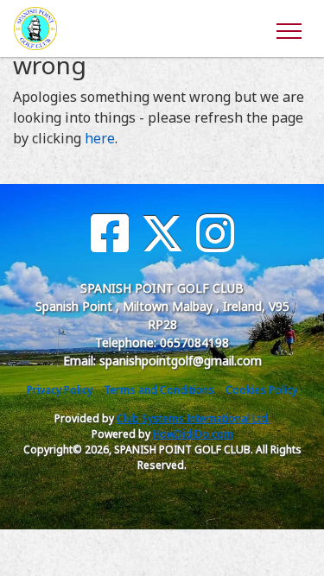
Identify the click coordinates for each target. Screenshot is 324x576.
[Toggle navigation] (288, 28)
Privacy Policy (59, 390)
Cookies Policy (261, 390)
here (100, 138)
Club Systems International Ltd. (193, 418)
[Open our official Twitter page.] (162, 233)
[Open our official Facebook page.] (110, 233)
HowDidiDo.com (193, 434)
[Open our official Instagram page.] (215, 233)
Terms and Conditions (159, 390)
